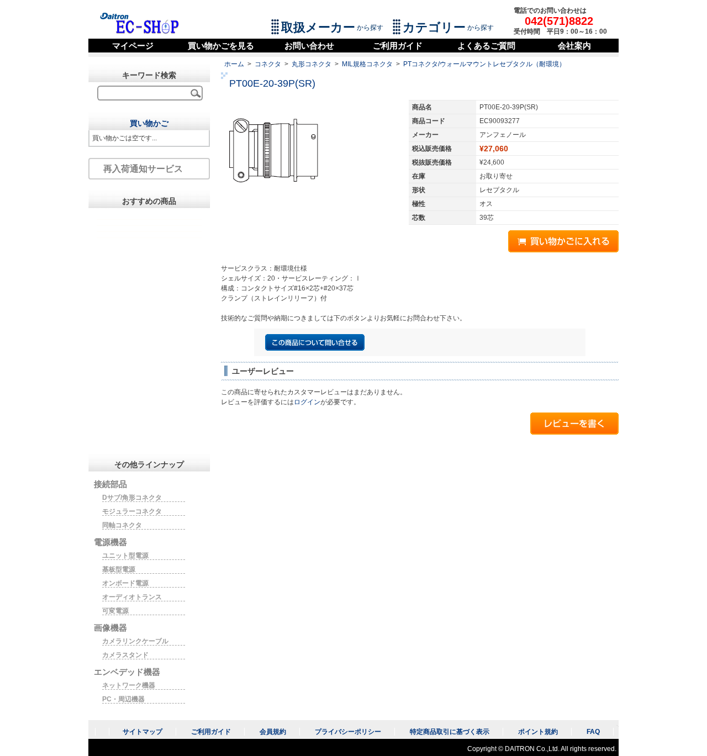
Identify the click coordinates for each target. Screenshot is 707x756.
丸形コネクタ (311, 64)
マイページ (133, 45)
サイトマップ (142, 732)
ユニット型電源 (125, 555)
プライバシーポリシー (348, 732)
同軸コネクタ (122, 525)
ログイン (307, 402)
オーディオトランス (132, 597)
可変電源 (115, 611)
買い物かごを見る (221, 45)
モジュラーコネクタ (132, 511)
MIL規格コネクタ (367, 64)
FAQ (593, 732)
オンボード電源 (125, 583)
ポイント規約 (537, 732)
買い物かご (149, 123)
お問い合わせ (309, 45)
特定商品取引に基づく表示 (449, 732)
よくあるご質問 (486, 45)
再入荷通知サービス (143, 168)
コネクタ (268, 64)
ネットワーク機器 (128, 685)
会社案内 (574, 45)
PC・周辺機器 (123, 699)
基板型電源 (118, 569)
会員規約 (273, 732)
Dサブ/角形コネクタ (132, 497)
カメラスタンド (125, 655)
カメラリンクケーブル (135, 641)
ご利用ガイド (398, 45)
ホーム (234, 64)
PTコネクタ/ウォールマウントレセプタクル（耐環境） (484, 64)
